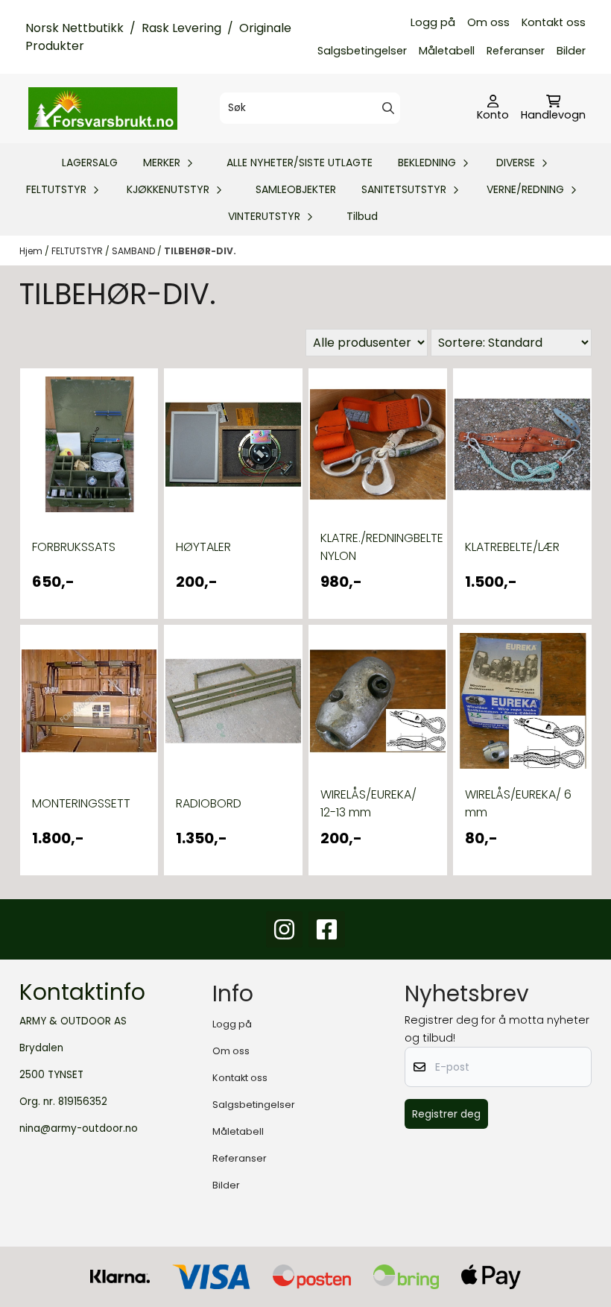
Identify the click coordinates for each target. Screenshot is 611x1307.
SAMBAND (134, 251)
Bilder (571, 50)
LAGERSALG (90, 162)
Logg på (433, 22)
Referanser (516, 50)
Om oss (488, 22)
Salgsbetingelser (362, 50)
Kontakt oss (554, 22)
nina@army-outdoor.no (78, 1128)
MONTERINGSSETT (81, 803)
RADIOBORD (208, 803)
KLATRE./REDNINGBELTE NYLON (377, 546)
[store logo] (102, 108)
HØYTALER (203, 546)
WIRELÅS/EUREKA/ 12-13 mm (368, 803)
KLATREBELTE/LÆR (512, 546)
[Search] (388, 108)
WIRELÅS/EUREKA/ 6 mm (518, 803)
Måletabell (447, 50)
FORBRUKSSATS (73, 546)
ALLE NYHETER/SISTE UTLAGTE (300, 162)
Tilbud (362, 216)
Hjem (32, 251)
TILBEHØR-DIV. (200, 251)
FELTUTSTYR (78, 251)
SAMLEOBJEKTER (296, 189)
